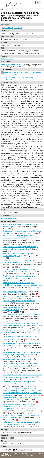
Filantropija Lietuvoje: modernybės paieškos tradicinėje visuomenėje (19, 277)
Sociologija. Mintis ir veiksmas (11, 65)
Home (4, 9)
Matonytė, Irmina (7, 59)
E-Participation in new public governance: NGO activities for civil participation (20, 236)
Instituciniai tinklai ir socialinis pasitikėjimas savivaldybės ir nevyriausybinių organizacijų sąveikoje (22, 284)
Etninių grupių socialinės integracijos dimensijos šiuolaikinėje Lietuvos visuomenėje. (20, 248)
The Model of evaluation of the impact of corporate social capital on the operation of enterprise (22, 383)
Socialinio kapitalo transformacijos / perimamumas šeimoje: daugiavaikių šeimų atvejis (22, 353)
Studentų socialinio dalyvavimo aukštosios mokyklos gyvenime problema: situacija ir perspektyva (22, 376)
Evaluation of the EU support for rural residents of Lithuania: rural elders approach (21, 261)
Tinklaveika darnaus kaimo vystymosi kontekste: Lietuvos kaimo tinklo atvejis (20, 398)
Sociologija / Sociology (9, 218)
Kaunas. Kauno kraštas (20, 77)
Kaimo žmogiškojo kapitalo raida (15, 292)
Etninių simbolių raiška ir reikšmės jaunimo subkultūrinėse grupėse (18, 254)
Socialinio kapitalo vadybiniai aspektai (17, 359)
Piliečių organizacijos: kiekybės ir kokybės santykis (21, 314)
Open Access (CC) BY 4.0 (12, 28)
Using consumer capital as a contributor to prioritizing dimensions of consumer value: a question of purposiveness (22, 406)
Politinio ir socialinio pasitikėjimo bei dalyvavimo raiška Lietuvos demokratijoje (20, 324)
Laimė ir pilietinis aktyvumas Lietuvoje (17, 296)
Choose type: (6, 450)
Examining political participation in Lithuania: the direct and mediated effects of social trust (21, 270)
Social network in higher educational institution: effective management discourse (20, 364)
